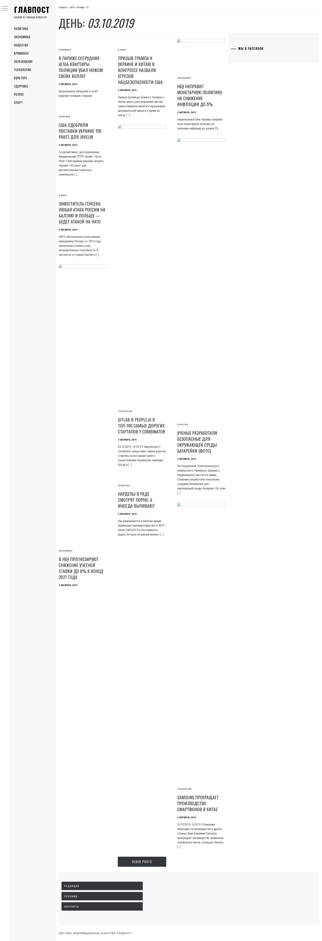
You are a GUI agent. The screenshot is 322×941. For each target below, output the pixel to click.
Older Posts (142, 861)
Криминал (21, 53)
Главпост (32, 9)
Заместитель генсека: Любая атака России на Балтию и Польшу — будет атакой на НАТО (82, 212)
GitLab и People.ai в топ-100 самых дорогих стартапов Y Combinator (141, 425)
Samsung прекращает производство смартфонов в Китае (198, 803)
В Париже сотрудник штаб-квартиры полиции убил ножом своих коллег (81, 67)
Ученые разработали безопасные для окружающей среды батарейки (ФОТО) (197, 441)
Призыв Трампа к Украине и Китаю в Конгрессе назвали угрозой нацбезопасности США (140, 70)
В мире (122, 50)
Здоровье (21, 86)
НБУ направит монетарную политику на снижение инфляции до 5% (199, 95)
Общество (21, 45)
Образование (23, 61)
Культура (20, 78)
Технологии (22, 70)
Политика (21, 28)
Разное (19, 94)
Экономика (22, 37)
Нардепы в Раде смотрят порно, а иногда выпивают (136, 499)
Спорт (18, 102)
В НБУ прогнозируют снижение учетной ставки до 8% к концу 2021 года (81, 568)
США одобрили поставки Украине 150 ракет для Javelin (80, 130)
